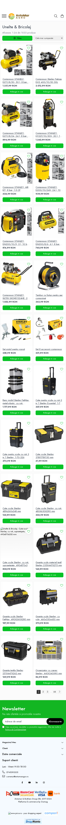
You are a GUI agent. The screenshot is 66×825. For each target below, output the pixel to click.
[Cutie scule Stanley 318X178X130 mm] (49, 435)
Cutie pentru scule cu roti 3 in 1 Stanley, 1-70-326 (16, 456)
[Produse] (4, 16)
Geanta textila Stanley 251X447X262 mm (13, 672)
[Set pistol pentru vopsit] (16, 330)
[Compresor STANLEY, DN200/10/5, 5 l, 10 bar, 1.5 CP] (16, 222)
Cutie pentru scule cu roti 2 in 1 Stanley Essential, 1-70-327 (49, 402)
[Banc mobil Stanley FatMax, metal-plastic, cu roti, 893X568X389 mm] (16, 381)
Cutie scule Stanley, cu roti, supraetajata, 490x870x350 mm (16, 564)
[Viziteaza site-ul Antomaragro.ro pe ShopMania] (33, 821)
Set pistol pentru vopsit (14, 349)
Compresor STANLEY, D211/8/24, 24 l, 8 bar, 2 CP (16, 135)
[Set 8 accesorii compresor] (49, 330)
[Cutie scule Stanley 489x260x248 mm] (16, 489)
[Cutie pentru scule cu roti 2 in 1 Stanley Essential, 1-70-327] (49, 381)
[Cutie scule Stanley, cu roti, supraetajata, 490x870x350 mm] (16, 543)
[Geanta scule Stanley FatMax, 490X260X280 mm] (16, 597)
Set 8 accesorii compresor (49, 349)
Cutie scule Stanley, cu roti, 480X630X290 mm (49, 510)
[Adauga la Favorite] (28, 48)
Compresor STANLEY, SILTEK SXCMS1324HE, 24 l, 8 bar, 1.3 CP (16, 297)
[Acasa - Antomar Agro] (18, 16)
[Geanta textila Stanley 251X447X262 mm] (16, 651)
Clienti (5, 748)
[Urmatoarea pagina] (59, 692)
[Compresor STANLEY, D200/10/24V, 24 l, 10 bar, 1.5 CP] (49, 168)
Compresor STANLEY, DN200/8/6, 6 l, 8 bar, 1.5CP (48, 243)
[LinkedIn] (36, 782)
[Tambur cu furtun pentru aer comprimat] (49, 276)
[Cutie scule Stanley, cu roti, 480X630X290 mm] (49, 489)
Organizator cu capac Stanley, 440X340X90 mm (49, 672)
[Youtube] (29, 782)
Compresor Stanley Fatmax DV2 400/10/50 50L (49, 81)
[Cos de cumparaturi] (62, 16)
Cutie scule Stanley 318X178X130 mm (45, 456)
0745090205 (12, 772)
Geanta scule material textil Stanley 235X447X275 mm (49, 564)
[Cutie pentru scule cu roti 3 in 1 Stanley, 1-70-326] (16, 435)
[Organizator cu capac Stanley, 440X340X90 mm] (49, 651)
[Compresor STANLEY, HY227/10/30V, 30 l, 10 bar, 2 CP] (49, 114)
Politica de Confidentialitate (15, 729)
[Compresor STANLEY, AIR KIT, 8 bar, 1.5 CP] (16, 168)
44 (54, 691)
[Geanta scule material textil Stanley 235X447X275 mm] (49, 543)
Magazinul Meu (9, 742)
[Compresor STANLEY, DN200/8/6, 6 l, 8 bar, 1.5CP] (49, 222)
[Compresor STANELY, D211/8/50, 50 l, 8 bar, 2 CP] (16, 60)
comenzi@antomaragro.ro (17, 776)
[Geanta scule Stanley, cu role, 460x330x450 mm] (49, 597)
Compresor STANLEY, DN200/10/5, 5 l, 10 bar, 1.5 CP (16, 243)
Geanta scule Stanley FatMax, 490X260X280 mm (16, 618)
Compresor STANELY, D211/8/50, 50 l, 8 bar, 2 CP (16, 81)
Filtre (18, 38)
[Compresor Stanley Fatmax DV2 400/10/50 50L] (49, 60)
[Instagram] (44, 782)
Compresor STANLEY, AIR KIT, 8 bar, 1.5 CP (15, 189)
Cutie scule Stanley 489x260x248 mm (12, 510)
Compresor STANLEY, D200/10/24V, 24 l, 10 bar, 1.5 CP (48, 189)
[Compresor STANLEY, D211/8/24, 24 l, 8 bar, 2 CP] (16, 114)
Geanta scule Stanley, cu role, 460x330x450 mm (48, 618)
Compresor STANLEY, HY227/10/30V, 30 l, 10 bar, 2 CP (49, 135)
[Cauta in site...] (55, 16)
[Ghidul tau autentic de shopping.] (51, 813)
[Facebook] (22, 782)
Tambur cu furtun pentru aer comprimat (49, 297)
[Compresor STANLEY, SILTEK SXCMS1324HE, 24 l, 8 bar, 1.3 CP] (16, 276)
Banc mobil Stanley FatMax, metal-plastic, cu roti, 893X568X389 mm (16, 402)
